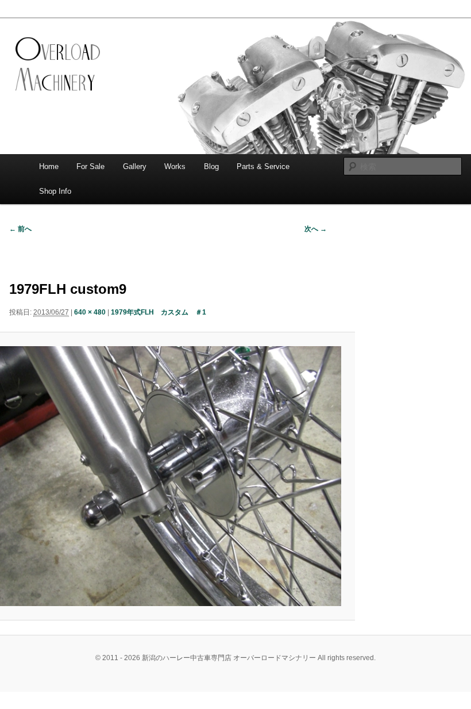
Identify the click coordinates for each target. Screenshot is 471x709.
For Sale (90, 166)
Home (49, 166)
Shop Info (55, 191)
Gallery (134, 166)
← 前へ (20, 229)
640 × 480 (90, 312)
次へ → (315, 229)
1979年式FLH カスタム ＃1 (158, 312)
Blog (211, 166)
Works (175, 166)
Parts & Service (263, 166)
